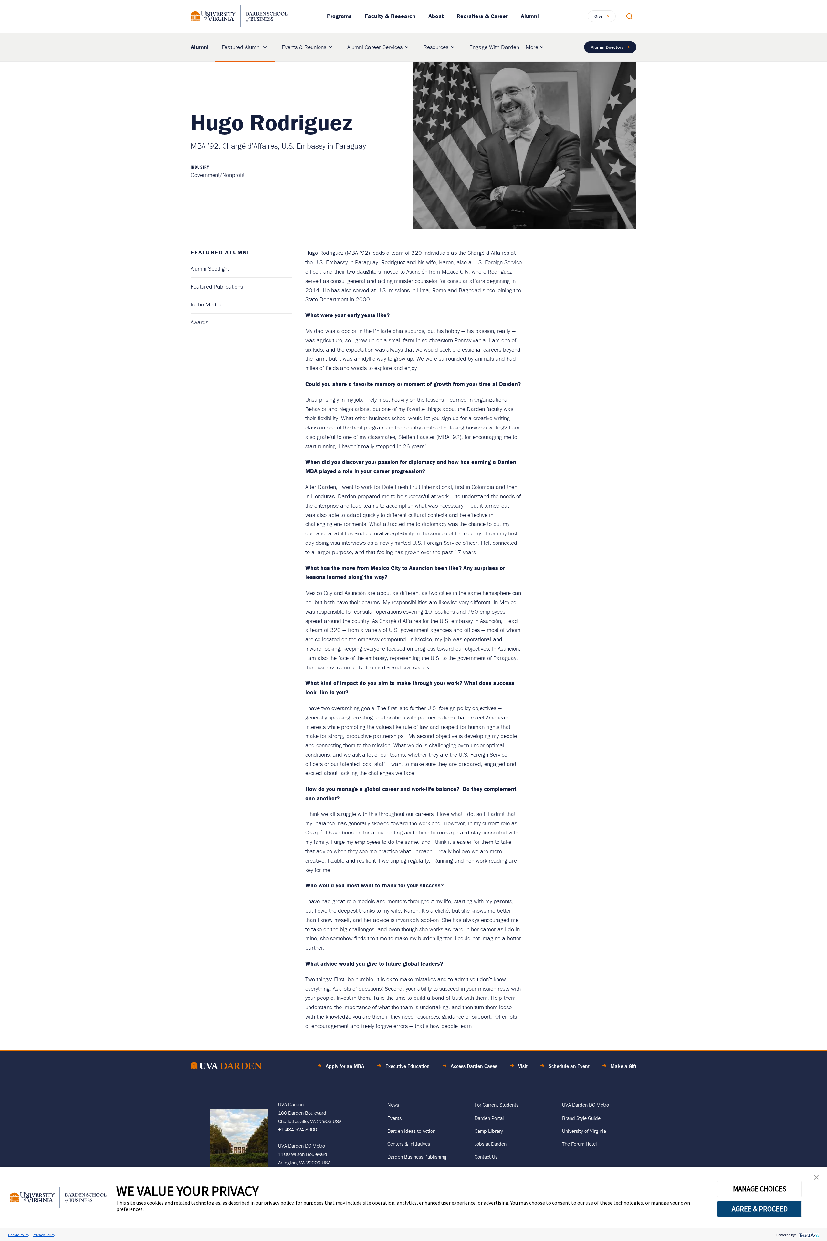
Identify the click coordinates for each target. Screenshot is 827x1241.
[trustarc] (808, 1234)
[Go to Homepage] (239, 16)
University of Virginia (584, 1131)
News (393, 1104)
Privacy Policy (44, 1234)
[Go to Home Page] (226, 1066)
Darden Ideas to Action (411, 1131)
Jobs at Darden (491, 1144)
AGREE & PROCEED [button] (760, 1208)
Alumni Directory (607, 47)
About (436, 16)
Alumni (530, 16)
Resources (436, 47)
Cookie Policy (18, 1234)
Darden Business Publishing (416, 1156)
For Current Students (496, 1104)
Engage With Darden (494, 47)
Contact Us (486, 1156)
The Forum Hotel (579, 1144)
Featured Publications (217, 286)
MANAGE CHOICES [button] (759, 1188)
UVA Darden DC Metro (585, 1104)
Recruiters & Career (482, 16)
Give (598, 16)
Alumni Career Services (375, 47)
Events (394, 1118)
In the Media (206, 304)
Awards (199, 322)
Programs (339, 16)
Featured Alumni (241, 47)
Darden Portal (489, 1118)
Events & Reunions (304, 47)
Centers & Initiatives (408, 1144)
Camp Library (489, 1131)
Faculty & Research (390, 16)
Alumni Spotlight (210, 268)
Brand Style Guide (581, 1118)
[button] (816, 1179)
